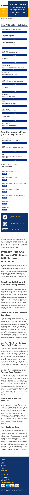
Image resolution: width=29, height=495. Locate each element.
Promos (3, 467)
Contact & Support (5, 473)
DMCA (2, 468)
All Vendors (3, 465)
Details (14, 32)
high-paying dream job (22, 266)
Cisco (3, 9)
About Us (3, 463)
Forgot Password (5, 477)
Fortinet (4, 15)
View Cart (3, 480)
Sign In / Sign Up (5, 479)
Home (2, 18)
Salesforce (4, 12)
